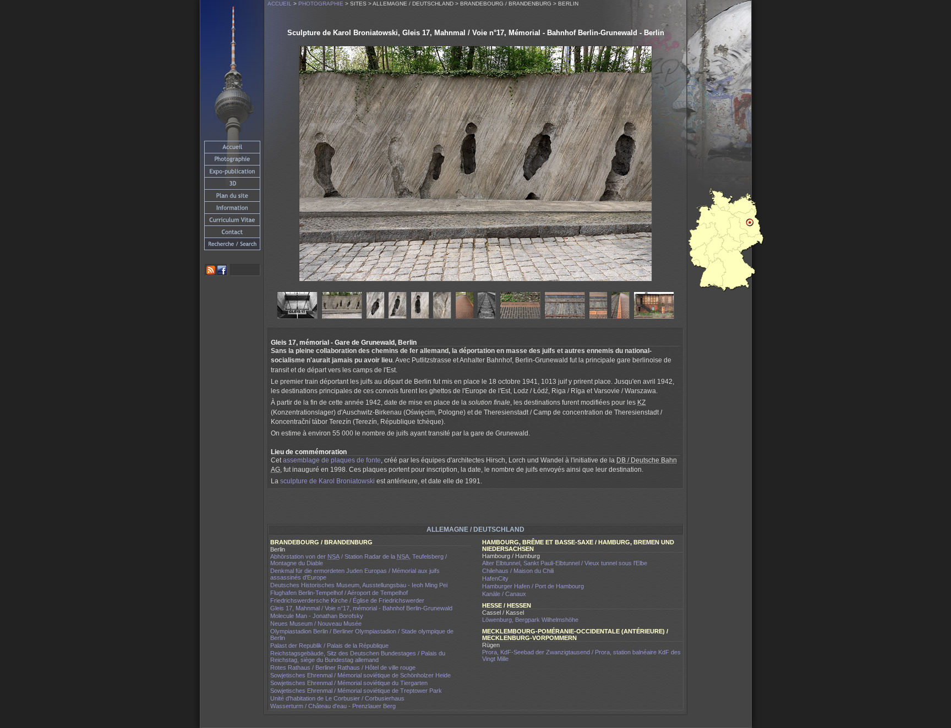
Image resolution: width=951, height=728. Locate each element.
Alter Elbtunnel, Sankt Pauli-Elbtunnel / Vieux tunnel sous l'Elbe (564, 563)
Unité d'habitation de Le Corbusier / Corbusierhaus (337, 698)
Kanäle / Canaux (504, 594)
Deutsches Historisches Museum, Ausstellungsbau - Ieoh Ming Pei (358, 585)
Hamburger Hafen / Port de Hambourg (533, 586)
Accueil (279, 4)
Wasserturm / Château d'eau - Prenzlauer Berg (333, 706)
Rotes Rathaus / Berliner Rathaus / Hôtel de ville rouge (343, 667)
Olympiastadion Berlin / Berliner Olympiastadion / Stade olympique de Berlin (361, 634)
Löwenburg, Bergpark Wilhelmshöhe (530, 619)
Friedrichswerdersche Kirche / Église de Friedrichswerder (347, 600)
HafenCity (495, 578)
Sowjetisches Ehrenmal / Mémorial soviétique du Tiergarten (349, 683)
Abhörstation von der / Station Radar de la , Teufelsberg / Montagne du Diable (358, 559)
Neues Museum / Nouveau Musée (316, 623)
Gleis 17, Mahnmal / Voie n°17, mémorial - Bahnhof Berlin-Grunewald (361, 608)
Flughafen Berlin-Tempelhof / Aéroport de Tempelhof (339, 592)
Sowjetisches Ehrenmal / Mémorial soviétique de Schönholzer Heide (360, 675)
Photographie (320, 4)
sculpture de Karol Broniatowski (327, 481)
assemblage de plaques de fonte (332, 460)
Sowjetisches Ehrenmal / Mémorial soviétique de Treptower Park (356, 690)
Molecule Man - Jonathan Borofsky (316, 616)
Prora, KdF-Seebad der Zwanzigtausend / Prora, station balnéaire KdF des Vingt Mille (581, 655)
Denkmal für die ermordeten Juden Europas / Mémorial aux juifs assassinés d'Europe (355, 574)
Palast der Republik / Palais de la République (329, 645)
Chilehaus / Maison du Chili (518, 570)
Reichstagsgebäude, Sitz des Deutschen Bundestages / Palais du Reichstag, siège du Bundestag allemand (357, 656)
